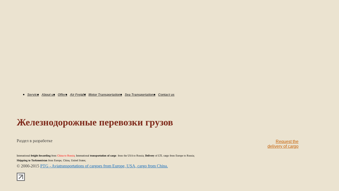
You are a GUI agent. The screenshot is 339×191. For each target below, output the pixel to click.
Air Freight (78, 95)
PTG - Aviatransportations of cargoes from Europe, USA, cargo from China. (104, 166)
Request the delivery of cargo (282, 144)
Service (33, 95)
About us (48, 95)
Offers (62, 95)
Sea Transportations (140, 95)
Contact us (166, 95)
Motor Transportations (105, 95)
